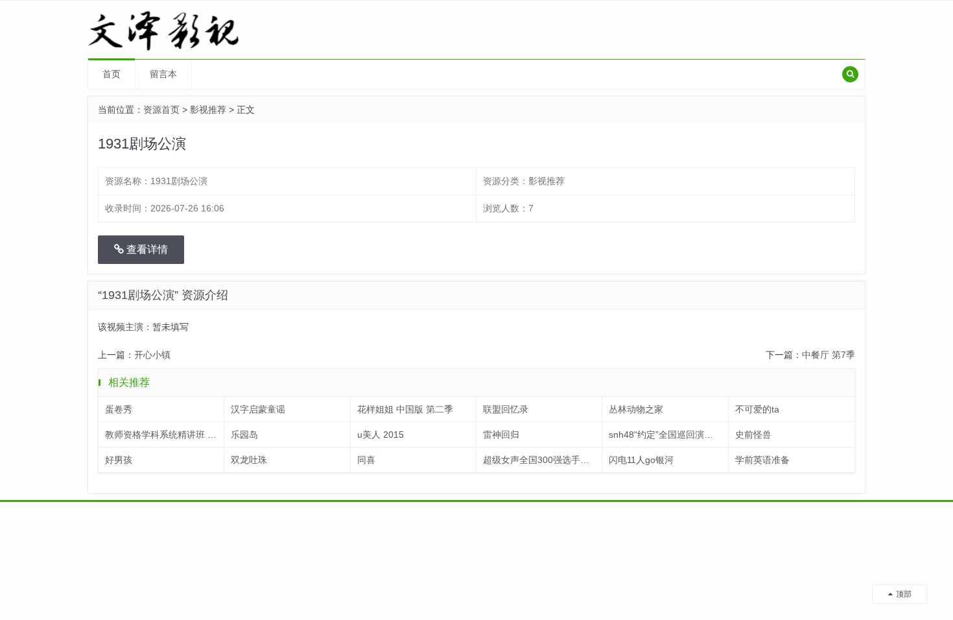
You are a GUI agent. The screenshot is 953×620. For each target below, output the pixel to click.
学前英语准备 (762, 460)
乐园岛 (244, 434)
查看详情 (146, 249)
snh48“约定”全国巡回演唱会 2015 (668, 434)
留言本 (163, 74)
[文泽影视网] (179, 29)
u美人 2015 (380, 434)
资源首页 (161, 109)
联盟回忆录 (505, 409)
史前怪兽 (753, 434)
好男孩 (118, 460)
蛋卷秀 (118, 409)
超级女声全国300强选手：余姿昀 (542, 460)
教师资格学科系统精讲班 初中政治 (164, 434)
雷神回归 (501, 434)
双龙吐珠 (249, 460)
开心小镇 (152, 355)
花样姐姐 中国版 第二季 (405, 409)
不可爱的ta (757, 409)
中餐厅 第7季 (828, 355)
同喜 (366, 460)
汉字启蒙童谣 (258, 409)
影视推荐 (208, 109)
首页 (111, 74)
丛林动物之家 (636, 409)
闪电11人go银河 (641, 460)
